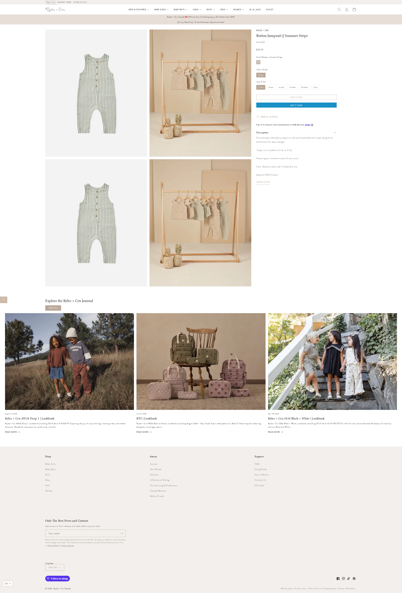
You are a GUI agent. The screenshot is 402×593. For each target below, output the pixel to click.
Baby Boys (50, 469)
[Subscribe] (121, 533)
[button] (139, 9)
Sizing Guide (263, 182)
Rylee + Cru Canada (62, 589)
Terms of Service (68, 545)
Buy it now (296, 105)
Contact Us (260, 480)
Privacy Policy (53, 545)
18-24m (305, 88)
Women (49, 491)
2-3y (316, 88)
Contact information (347, 588)
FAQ (257, 464)
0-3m (260, 87)
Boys (47, 480)
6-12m (282, 88)
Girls (47, 474)
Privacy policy (300, 588)
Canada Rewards (158, 491)
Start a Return (262, 474)
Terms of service (315, 588)
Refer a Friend (157, 496)
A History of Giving (159, 480)
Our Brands (156, 469)
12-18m (294, 88)
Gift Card (259, 485)
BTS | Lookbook (146, 419)
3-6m (272, 88)
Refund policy (287, 588)
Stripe (260, 75)
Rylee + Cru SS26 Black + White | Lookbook (296, 419)
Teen (47, 485)
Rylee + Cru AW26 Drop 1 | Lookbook (29, 419)
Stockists (154, 474)
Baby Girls (50, 464)
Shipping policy (330, 588)
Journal (153, 464)
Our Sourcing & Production (163, 485)
